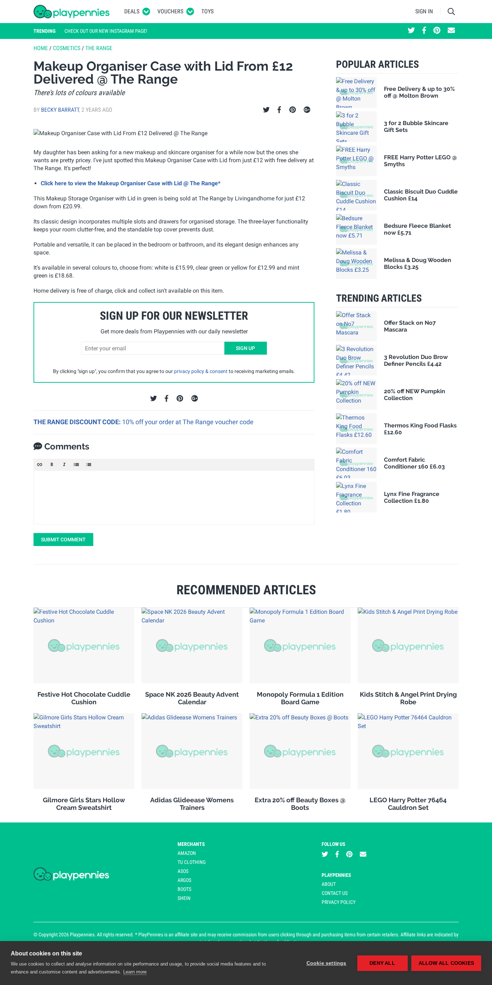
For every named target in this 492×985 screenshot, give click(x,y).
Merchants (191, 844)
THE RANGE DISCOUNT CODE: (77, 422)
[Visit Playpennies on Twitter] (411, 31)
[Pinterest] (292, 110)
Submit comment (63, 539)
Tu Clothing (192, 862)
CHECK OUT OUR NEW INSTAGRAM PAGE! (105, 31)
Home (40, 48)
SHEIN (184, 898)
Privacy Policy (338, 902)
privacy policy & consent (201, 371)
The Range (98, 48)
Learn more (135, 972)
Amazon (187, 853)
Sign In (424, 11)
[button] (39, 464)
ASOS (183, 871)
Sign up (245, 348)
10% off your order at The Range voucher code (188, 422)
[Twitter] (266, 110)
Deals (131, 11)
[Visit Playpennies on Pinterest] (437, 31)
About (329, 884)
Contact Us (335, 893)
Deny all (382, 963)
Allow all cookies (446, 963)
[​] (173, 497)
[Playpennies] (71, 11)
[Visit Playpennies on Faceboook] (424, 31)
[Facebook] (279, 110)
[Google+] (307, 110)
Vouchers (170, 11)
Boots (184, 889)
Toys (207, 11)
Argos (184, 880)
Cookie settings (326, 963)
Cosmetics (66, 48)
